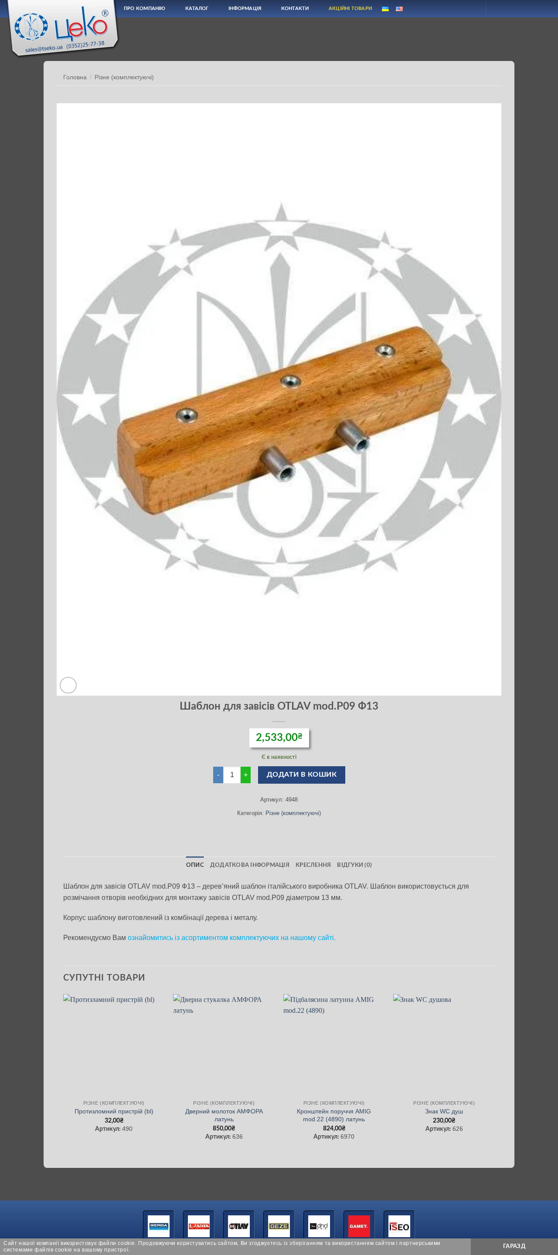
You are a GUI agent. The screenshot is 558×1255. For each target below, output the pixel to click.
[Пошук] (450, 8)
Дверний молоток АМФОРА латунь (224, 1115)
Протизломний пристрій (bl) (114, 1111)
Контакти (295, 8)
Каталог (197, 8)
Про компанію (145, 8)
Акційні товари (350, 8)
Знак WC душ (444, 1111)
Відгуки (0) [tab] (354, 865)
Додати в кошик (302, 774)
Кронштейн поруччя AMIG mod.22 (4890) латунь (334, 1115)
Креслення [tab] (313, 865)
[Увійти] (471, 8)
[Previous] (63, 1075)
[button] (68, 685)
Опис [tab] (195, 865)
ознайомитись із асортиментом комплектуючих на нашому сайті (231, 937)
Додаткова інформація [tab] (249, 865)
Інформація (244, 8)
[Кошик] (500, 8)
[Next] (494, 1075)
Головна (75, 77)
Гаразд (514, 1246)
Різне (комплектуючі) (124, 77)
